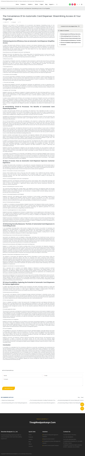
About (30, 444)
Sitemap (23, 453)
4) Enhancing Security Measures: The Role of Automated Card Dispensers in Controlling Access (71, 40)
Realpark (3, 8)
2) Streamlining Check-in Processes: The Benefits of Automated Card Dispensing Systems (71, 36)
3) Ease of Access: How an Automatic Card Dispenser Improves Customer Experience (71, 38)
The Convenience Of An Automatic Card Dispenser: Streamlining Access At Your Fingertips (28, 8)
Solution (31, 439)
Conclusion (63, 44)
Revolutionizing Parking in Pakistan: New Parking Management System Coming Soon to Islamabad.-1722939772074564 (71, 402)
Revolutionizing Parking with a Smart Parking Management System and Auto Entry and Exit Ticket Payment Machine (15, 402)
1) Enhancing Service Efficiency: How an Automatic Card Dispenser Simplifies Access (70, 34)
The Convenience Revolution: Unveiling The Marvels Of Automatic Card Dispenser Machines (43, 400)
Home (30, 434)
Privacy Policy (29, 453)
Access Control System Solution (51, 445)
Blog (79, 397)
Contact (31, 446)
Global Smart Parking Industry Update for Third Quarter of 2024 (8, 400)
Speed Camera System (49, 439)
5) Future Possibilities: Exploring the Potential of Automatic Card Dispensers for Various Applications (71, 42)
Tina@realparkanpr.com (42, 422)
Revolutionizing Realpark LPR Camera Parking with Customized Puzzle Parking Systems (71, 400)
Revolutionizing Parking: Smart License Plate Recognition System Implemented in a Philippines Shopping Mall (43, 402)
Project (82, 397)
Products (31, 437)
